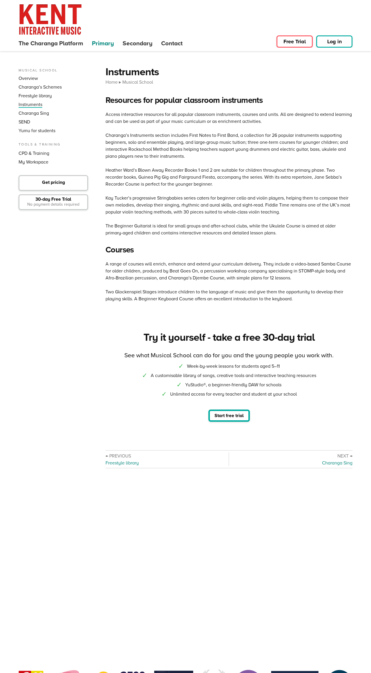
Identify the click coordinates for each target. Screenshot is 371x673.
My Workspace (33, 162)
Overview (28, 78)
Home (112, 82)
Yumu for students (37, 131)
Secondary (137, 43)
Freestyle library (35, 96)
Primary (103, 43)
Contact (172, 43)
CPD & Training (34, 153)
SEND (24, 122)
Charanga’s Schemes (40, 87)
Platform (51, 43)
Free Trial (294, 41)
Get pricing (53, 182)
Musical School (137, 82)
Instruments (30, 104)
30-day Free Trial (53, 201)
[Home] (50, 19)
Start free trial (229, 415)
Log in (334, 41)
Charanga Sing (34, 113)
